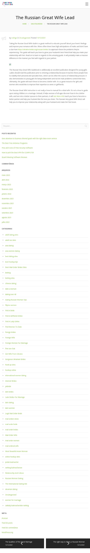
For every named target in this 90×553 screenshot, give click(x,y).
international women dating (15, 375)
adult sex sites (10, 240)
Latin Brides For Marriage (15, 397)
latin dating (9, 402)
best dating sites (11, 256)
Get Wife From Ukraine (14, 354)
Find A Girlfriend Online (13, 316)
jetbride (8, 386)
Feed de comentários (10, 528)
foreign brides (10, 332)
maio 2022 (6, 175)
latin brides (9, 392)
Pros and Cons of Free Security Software (17, 148)
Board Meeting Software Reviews (14, 157)
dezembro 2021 (8, 198)
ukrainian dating (11, 489)
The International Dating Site (16, 484)
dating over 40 (10, 294)
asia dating (9, 245)
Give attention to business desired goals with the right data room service (29, 138)
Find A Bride (9, 310)
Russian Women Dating (14, 478)
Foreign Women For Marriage (16, 343)
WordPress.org (7, 532)
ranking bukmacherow (13, 467)
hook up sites (10, 365)
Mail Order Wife (11, 435)
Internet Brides (11, 381)
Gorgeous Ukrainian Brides (15, 359)
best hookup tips (11, 262)
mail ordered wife (12, 446)
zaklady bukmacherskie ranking (17, 505)
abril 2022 (5, 180)
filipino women (10, 305)
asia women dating (12, 251)
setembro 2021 (7, 213)
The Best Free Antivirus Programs (14, 143)
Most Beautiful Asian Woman (16, 451)
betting (8, 273)
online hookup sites (12, 457)
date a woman (10, 289)
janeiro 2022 (6, 194)
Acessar (5, 518)
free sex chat (10, 348)
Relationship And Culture (14, 473)
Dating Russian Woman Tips (16, 300)
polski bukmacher (12, 462)
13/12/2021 (41, 38)
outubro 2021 (7, 208)
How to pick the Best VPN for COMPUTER (18, 152)
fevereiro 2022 (7, 189)
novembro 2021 (8, 203)
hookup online (10, 370)
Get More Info (58, 96)
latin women (10, 408)
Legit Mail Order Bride (13, 413)
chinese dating (10, 283)
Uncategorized (36, 24)
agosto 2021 (6, 217)
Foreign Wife (10, 337)
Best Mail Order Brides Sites (16, 267)
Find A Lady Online (12, 321)
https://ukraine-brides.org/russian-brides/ (33, 49)
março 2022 (6, 184)
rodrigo (14, 38)
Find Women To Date (13, 327)
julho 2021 (6, 222)
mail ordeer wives (12, 419)
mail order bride (11, 424)
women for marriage (13, 500)
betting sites (10, 278)
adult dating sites (11, 235)
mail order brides (11, 429)
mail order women (12, 440)
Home (24, 24)
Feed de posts (7, 523)
